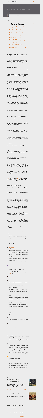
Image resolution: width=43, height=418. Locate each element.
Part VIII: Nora (13, 39)
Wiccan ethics (9, 122)
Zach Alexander (10, 335)
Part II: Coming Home (15, 29)
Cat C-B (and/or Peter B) (11, 247)
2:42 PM (9, 359)
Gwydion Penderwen (25, 270)
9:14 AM (9, 371)
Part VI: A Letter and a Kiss (16, 36)
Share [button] (7, 389)
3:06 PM (9, 245)
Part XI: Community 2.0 (15, 46)
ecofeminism (8, 56)
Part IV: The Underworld (16, 32)
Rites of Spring (19, 178)
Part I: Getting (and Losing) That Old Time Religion (16, 26)
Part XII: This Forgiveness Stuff (17, 47)
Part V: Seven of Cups (14, 34)
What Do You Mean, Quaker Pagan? (16, 405)
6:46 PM (9, 263)
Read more (25, 389)
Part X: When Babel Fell (15, 44)
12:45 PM (10, 315)
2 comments (10, 389)
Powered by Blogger (22, 416)
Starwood (12, 272)
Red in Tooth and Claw (13, 393)
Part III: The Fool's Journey (16, 31)
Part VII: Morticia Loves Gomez (17, 37)
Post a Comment (8, 373)
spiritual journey (33, 23)
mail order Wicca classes (16, 101)
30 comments (10, 401)
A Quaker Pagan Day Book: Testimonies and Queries (14, 380)
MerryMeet (10, 273)
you (12, 254)
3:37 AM (9, 274)
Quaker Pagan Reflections (12, 1)
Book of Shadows (9, 139)
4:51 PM (9, 333)
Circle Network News (19, 115)
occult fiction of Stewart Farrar (19, 108)
